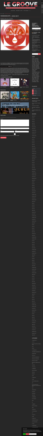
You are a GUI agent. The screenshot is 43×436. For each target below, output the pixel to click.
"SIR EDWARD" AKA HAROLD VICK (36, 351)
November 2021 (34, 217)
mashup (3, 75)
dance (38, 61)
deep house (33, 62)
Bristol (35, 61)
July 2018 (33, 276)
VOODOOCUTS (9, 74)
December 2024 (34, 151)
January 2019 (33, 265)
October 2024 (34, 155)
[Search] (30, 10)
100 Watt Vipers (34, 353)
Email (1, 130)
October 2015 (33, 322)
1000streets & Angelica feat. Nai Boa (36, 363)
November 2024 (34, 153)
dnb (38, 62)
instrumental (33, 70)
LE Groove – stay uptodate (36, 33)
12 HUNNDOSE (34, 368)
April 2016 (33, 317)
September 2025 (34, 135)
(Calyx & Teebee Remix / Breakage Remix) (36, 344)
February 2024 (34, 169)
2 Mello (33, 379)
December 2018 (34, 267)
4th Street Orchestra (34, 405)
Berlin (13, 74)
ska (32, 80)
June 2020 (33, 242)
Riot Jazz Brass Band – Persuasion (36, 35)
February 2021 (34, 233)
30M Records (33, 393)
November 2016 (34, 306)
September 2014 (34, 331)
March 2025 (33, 146)
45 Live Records (34, 398)
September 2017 (34, 292)
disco (36, 62)
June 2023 (33, 183)
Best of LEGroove (26, 10)
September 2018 (34, 272)
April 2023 (33, 187)
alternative (36, 58)
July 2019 (33, 256)
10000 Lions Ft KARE (34, 360)
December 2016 (34, 304)
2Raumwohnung (34, 389)
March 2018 (33, 281)
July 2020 (33, 240)
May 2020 (33, 244)
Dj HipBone (11, 18)
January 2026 (33, 128)
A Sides (33, 416)
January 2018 (33, 285)
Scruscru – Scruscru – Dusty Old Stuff (24, 87)
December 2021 (34, 215)
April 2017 (33, 299)
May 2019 (33, 260)
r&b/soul (35, 77)
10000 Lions (33, 355)
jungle (33, 73)
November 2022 (34, 196)
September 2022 (34, 199)
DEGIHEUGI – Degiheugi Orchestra (13, 100)
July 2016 (33, 313)
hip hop (33, 69)
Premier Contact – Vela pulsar (35, 105)
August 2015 (33, 324)
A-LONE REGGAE (34, 425)
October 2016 (33, 308)
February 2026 (34, 126)
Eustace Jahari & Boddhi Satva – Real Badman (36, 110)
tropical (37, 80)
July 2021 (33, 224)
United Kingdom (34, 81)
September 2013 (34, 333)
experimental (37, 66)
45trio (33, 400)
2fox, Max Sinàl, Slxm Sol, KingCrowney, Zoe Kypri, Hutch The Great (36, 385)
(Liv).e (33, 346)
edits (25, 74)
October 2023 (34, 176)
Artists (21, 10)
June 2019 (33, 258)
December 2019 (34, 249)
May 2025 (33, 142)
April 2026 (33, 123)
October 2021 (33, 219)
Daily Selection (13, 10)
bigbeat (16, 74)
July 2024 (33, 160)
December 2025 (34, 130)
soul (34, 80)
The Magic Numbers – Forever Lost (4, 100)
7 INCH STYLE (33, 409)
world (37, 81)
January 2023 (33, 192)
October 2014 (33, 329)
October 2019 (33, 251)
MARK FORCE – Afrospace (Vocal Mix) (36, 108)
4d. (32, 402)
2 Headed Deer (34, 377)
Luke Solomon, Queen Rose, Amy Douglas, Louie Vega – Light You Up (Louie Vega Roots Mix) (36, 40)
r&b (32, 77)
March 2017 (33, 301)
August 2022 (33, 201)
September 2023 (34, 178)
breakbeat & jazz (19, 74)
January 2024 (33, 171)
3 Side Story (33, 391)
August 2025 (33, 137)
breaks (23, 74)
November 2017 (34, 288)
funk (27, 74)
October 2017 (33, 290)
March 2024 (33, 167)
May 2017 (33, 297)
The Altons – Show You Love (35, 36)
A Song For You (34, 418)
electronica (33, 66)
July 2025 (33, 139)
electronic (37, 65)
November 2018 (34, 269)
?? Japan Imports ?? (34, 340)
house (36, 69)
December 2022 (34, 194)
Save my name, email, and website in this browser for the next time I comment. (9, 135)
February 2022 (34, 212)
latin (1, 75)
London (38, 73)
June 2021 (33, 226)
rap (37, 77)
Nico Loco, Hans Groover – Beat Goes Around (36, 103)
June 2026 (33, 119)
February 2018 (34, 283)
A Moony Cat (33, 414)
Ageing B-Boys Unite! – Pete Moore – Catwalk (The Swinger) (36, 101)
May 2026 (33, 121)
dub (32, 65)
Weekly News (18, 10)
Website (16, 130)
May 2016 (33, 315)
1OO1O (33, 375)
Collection (5, 74)
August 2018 (33, 274)
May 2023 (33, 185)
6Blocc (33, 407)
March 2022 (33, 210)
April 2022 (33, 208)
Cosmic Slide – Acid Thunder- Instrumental (14, 87)
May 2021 (33, 228)
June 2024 (33, 162)
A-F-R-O (33, 423)
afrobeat (33, 58)
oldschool (6, 75)
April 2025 (33, 144)
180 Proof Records (34, 370)
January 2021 (33, 235)
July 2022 (33, 203)
